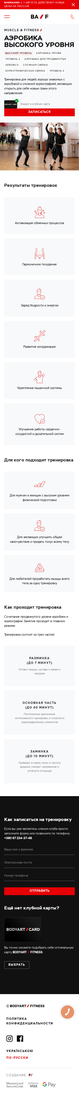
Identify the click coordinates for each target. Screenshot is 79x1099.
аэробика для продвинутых (45, 59)
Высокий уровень (18, 53)
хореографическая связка (25, 71)
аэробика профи (48, 53)
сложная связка (35, 65)
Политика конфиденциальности (29, 1021)
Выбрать (16, 964)
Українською (19, 1051)
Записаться (39, 112)
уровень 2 (12, 59)
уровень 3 (57, 71)
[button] (7, 16)
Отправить (40, 890)
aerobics (12, 65)
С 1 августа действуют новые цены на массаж (34, 5)
